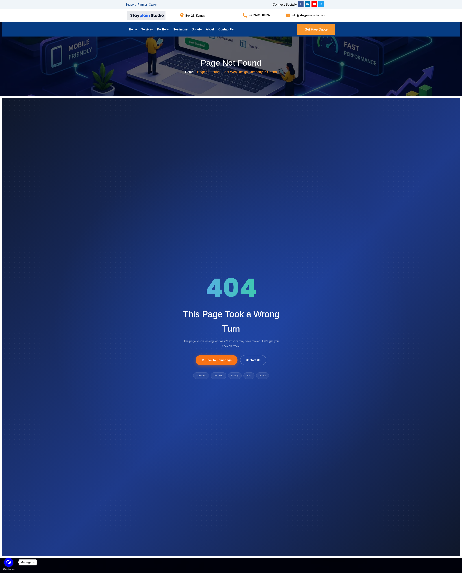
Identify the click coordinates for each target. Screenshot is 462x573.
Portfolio (218, 375)
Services (201, 375)
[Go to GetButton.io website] (8, 569)
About (262, 375)
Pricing (235, 375)
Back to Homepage (219, 360)
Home (189, 72)
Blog (249, 375)
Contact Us (253, 360)
